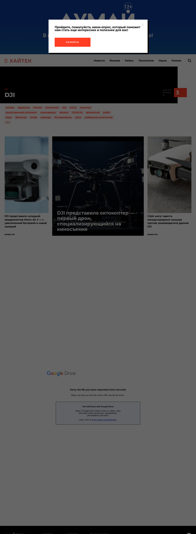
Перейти (72, 42)
